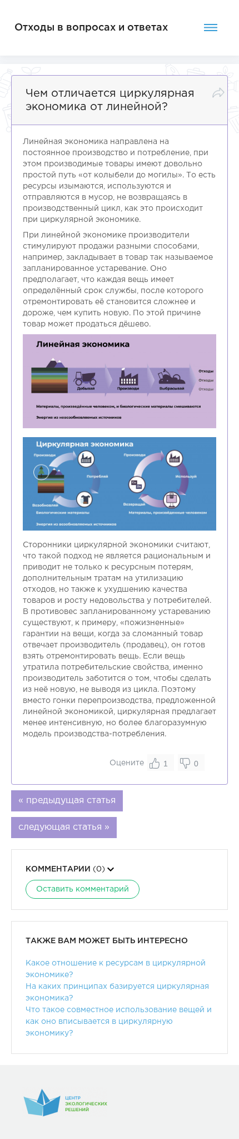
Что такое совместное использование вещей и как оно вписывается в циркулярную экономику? (119, 1022)
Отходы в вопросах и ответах (91, 27)
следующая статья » (63, 827)
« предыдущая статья (67, 800)
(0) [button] (66, 869)
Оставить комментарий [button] (82, 889)
